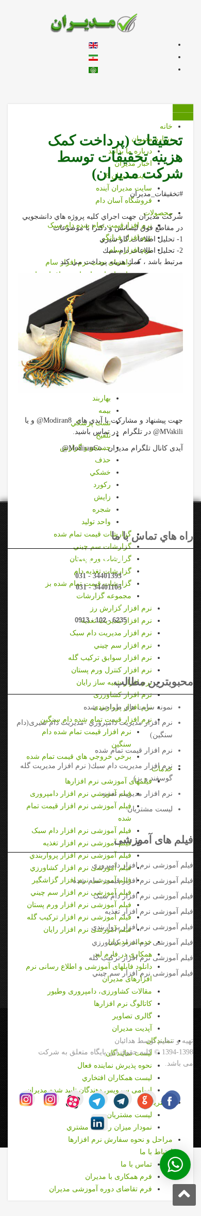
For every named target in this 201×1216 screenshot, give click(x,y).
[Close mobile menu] (183, 116)
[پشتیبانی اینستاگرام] (27, 1098)
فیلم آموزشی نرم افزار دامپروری (142, 865)
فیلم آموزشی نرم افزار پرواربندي (142, 927)
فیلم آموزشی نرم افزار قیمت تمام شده (133, 880)
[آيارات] (75, 1098)
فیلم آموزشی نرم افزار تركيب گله (141, 958)
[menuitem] (102, 497)
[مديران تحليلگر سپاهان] (101, 22)
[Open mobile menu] (183, 108)
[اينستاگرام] (51, 1098)
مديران (25, 1052)
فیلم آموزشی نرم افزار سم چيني (142, 973)
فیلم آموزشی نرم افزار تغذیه (149, 911)
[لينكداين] (99, 1122)
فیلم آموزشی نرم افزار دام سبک (143, 896)
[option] (93, 44)
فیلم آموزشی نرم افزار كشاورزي (142, 942)
